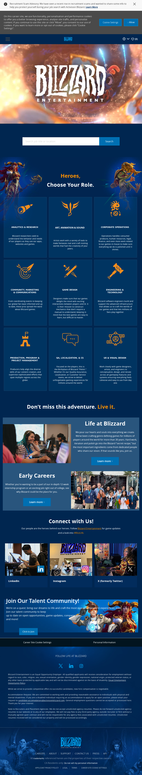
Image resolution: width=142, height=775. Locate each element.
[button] (110, 22)
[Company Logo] (68, 39)
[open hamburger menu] (7, 39)
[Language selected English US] (125, 39)
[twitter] (61, 666)
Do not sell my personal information (81, 763)
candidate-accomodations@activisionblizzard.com (41, 700)
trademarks (38, 758)
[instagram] (81, 666)
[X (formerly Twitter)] (115, 565)
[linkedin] (71, 666)
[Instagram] (71, 565)
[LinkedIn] (26, 565)
